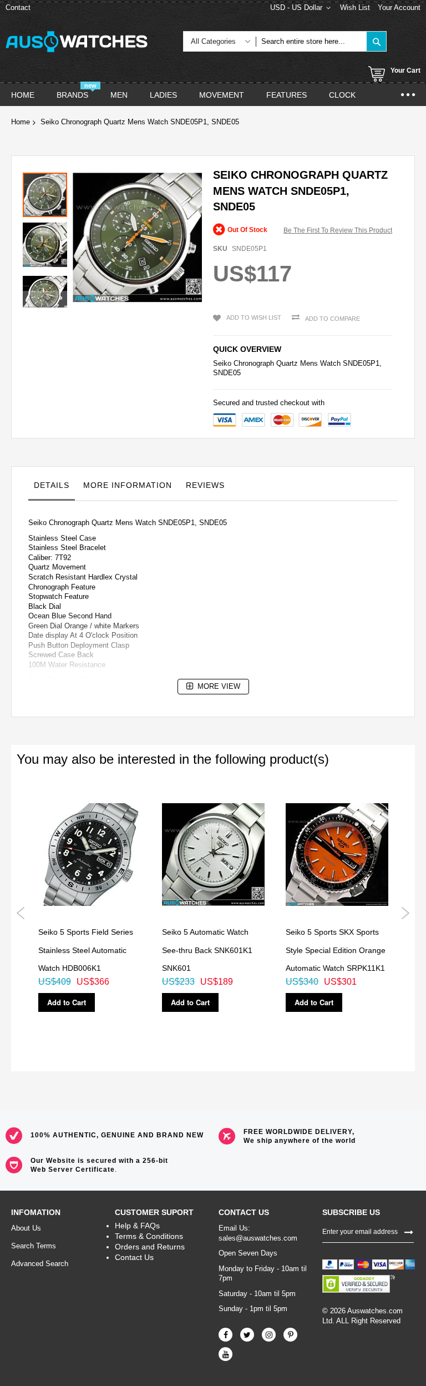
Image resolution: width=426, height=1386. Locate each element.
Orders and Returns (150, 1246)
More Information (127, 485)
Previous (21, 913)
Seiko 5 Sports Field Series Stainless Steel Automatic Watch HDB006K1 (85, 950)
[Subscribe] (408, 1231)
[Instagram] (269, 1335)
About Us (26, 1228)
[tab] (51, 488)
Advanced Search (39, 1263)
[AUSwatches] (77, 41)
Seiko (222, 363)
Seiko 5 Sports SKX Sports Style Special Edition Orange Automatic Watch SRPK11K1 (336, 950)
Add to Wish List (253, 317)
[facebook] (225, 1335)
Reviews (205, 485)
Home (20, 122)
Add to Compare (332, 318)
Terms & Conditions (149, 1236)
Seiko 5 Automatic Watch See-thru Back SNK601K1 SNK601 (207, 950)
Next (405, 913)
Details (51, 485)
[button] (48, 242)
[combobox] (311, 41)
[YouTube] (225, 1354)
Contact (18, 7)
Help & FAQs (137, 1225)
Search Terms (33, 1246)
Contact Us (134, 1257)
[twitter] (247, 1335)
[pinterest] (290, 1335)
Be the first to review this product (337, 230)
